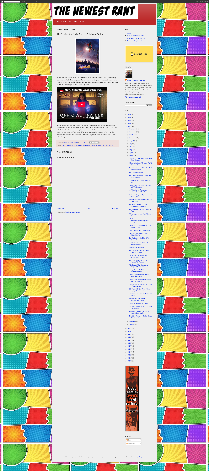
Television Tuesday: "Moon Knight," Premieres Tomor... (140, 169)
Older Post (115, 208)
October (132, 135)
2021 (129, 328)
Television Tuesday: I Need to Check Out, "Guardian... (140, 317)
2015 (129, 346)
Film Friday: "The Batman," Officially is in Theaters (138, 299)
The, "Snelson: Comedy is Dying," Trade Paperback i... (139, 251)
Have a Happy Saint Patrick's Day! (139, 230)
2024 (129, 120)
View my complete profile (133, 97)
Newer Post (60, 208)
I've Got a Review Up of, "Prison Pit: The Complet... (140, 307)
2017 (129, 340)
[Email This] (90, 142)
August (131, 141)
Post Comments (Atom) (72, 212)
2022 (129, 126)
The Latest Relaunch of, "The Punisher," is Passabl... (138, 261)
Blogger (141, 457)
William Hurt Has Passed (136, 247)
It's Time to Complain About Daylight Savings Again (138, 256)
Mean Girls (79, 145)
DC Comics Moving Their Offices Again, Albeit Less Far (139, 290)
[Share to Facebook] (96, 142)
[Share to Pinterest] (98, 142)
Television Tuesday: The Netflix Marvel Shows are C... (139, 312)
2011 (129, 358)
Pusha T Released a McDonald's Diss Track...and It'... (140, 200)
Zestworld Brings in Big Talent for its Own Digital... (140, 196)
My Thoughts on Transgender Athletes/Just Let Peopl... (138, 191)
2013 (129, 352)
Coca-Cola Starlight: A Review (138, 303)
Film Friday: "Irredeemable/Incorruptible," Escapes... (139, 221)
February (132, 321)
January (132, 324)
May (131, 150)
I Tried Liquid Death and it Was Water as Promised (139, 275)
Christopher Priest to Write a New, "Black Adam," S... (139, 244)
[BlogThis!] (92, 142)
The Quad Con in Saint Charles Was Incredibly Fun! (140, 176)
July (130, 144)
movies (93, 145)
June (131, 147)
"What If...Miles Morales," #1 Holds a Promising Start (140, 285)
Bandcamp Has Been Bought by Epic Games (140, 295)
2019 (129, 334)
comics (64, 145)
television (105, 145)
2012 (129, 355)
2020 (129, 331)
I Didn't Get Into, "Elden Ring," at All (139, 181)
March (131, 155)
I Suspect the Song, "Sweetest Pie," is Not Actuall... (140, 164)
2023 (129, 123)
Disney (69, 145)
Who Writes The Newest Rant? (136, 38)
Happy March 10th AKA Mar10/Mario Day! (136, 271)
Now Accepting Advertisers (135, 41)
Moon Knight (86, 145)
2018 (129, 337)
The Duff (110, 145)
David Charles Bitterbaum (136, 80)
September (132, 138)
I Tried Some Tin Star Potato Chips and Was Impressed (140, 186)
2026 (129, 114)
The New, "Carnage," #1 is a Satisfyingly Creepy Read (138, 205)
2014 (129, 349)
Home (88, 208)
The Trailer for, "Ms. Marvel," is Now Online (139, 239)
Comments (131, 444)
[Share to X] (94, 142)
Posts (129, 440)
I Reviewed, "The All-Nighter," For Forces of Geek (140, 226)
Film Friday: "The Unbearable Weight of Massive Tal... (138, 266)
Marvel (73, 145)
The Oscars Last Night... (136, 172)
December (132, 129)
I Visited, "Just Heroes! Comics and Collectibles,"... (140, 234)
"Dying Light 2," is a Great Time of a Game (140, 215)
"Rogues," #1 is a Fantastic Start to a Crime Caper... (140, 159)
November (132, 132)
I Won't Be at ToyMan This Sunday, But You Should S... (140, 280)
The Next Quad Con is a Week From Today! (140, 210)
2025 (129, 117)
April (131, 153)
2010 (129, 361)
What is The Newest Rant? (135, 36)
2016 (129, 343)
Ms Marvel (98, 145)
